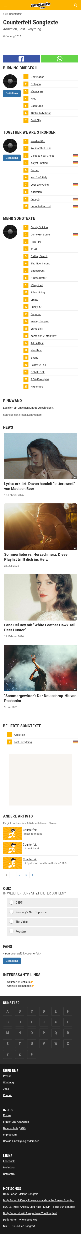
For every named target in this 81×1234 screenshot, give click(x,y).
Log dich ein (10, 407)
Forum (7, 1115)
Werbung (8, 1082)
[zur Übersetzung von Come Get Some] (75, 234)
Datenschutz (10, 1128)
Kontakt (7, 1095)
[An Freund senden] (59, 58)
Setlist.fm (9, 1173)
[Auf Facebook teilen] (21, 58)
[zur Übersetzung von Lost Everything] (75, 184)
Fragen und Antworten (16, 1121)
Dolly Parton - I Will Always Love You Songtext (30, 1213)
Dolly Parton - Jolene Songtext (20, 1194)
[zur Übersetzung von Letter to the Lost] (75, 206)
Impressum (10, 1134)
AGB (23, 1128)
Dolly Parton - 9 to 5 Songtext (20, 1219)
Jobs (6, 1088)
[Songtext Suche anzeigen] (75, 5)
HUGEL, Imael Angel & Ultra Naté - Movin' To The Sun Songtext (39, 1206)
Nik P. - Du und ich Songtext (19, 1226)
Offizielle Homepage (19, 985)
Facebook (9, 1161)
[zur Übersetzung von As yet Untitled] (75, 162)
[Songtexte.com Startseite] (40, 5)
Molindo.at (9, 1167)
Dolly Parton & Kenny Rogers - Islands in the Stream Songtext (38, 1200)
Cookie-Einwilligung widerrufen (21, 1141)
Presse (7, 1076)
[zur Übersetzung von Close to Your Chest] (75, 155)
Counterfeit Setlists (18, 981)
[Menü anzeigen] (5, 5)
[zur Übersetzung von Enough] (75, 198)
